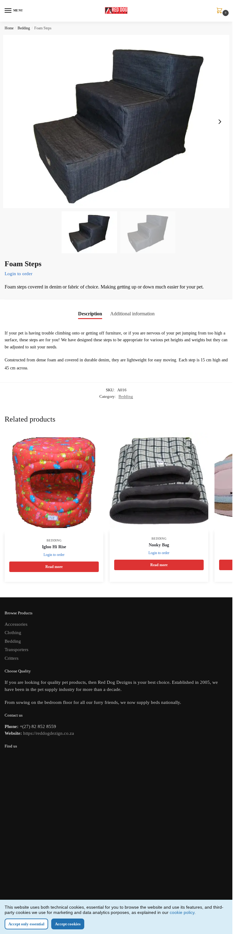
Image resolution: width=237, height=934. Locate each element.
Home (9, 28)
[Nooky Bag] (159, 482)
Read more (54, 567)
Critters (12, 658)
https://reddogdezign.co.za (48, 733)
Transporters (16, 649)
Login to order (18, 273)
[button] (219, 121)
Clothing (13, 632)
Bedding (24, 28)
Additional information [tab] (132, 313)
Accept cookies (68, 924)
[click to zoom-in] (118, 121)
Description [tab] (90, 313)
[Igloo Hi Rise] (54, 483)
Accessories (16, 624)
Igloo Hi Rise (54, 547)
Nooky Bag (159, 545)
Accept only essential (26, 924)
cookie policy (182, 912)
